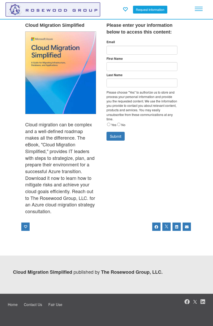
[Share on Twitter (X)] (166, 226)
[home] (53, 8)
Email (110, 42)
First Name (114, 58)
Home (13, 304)
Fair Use (55, 304)
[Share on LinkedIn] (176, 226)
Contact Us (33, 304)
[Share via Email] (187, 226)
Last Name (114, 75)
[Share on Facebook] (156, 226)
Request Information (150, 9)
